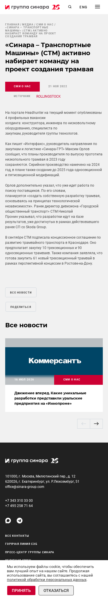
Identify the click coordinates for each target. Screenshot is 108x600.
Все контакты (17, 535)
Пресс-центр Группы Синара (29, 552)
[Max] (8, 520)
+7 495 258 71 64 (19, 506)
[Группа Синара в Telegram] (19, 520)
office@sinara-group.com (24, 487)
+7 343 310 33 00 (19, 501)
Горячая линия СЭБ (21, 544)
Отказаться (56, 590)
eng (83, 7)
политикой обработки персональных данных (46, 579)
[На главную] (32, 7)
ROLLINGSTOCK (48, 96)
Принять (21, 590)
